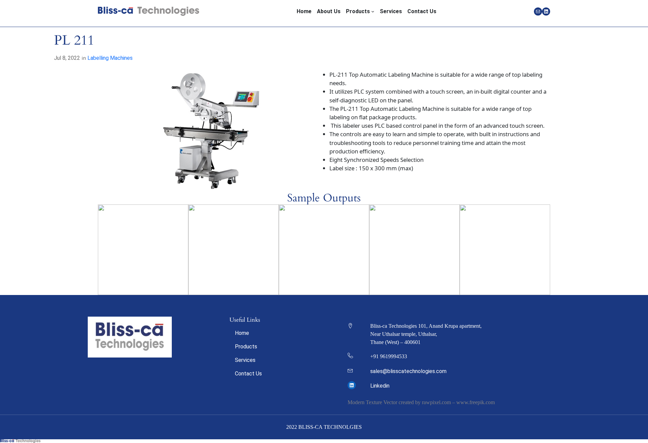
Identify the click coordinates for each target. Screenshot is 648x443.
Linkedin (379, 386)
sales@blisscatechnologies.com (408, 371)
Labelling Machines (110, 58)
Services (245, 360)
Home (242, 333)
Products (246, 346)
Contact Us (248, 373)
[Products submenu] (372, 11)
